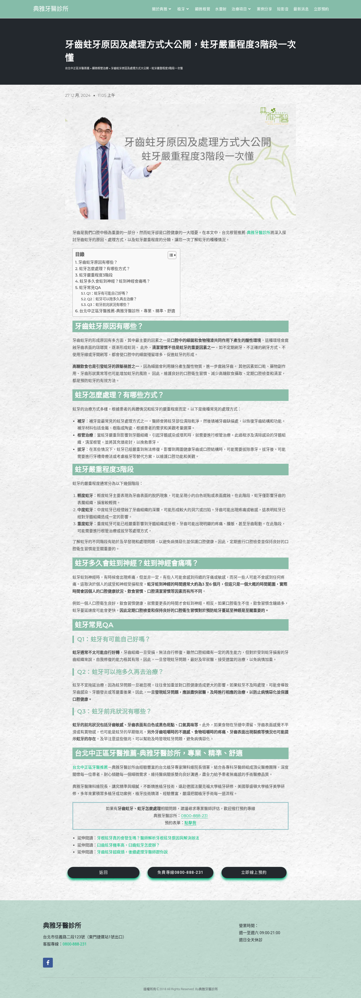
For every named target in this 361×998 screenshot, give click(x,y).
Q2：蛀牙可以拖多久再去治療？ (112, 299)
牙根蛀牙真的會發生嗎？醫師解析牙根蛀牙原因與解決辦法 (148, 838)
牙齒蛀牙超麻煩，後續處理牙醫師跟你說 (132, 852)
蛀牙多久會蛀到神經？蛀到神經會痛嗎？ (115, 281)
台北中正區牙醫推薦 (90, 767)
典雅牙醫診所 (51, 8)
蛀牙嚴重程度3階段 (96, 275)
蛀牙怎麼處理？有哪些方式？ (104, 268)
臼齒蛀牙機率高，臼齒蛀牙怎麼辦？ (128, 845)
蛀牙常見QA (90, 287)
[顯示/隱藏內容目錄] (169, 255)
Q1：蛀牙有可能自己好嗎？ (107, 293)
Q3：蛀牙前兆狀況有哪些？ (108, 304)
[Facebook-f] (48, 963)
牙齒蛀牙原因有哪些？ (98, 262)
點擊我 (190, 822)
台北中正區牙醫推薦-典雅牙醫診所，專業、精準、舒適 (127, 311)
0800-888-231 (194, 815)
